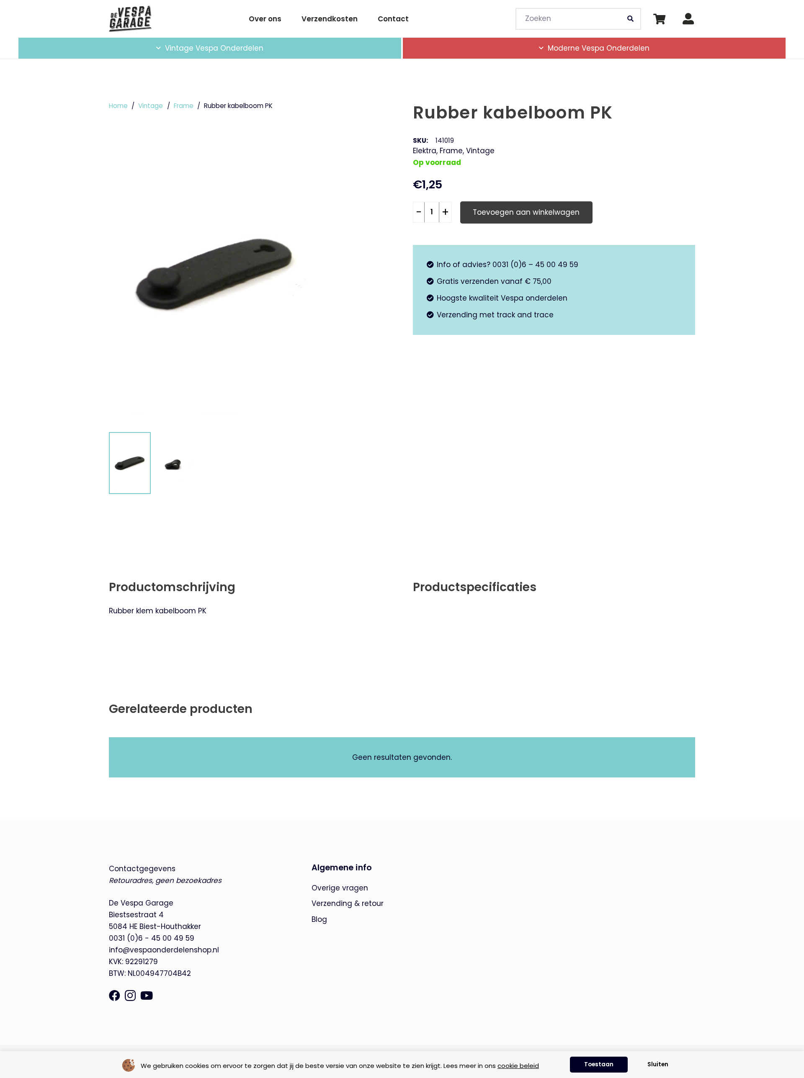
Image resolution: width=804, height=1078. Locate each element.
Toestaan (598, 1064)
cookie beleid (518, 1065)
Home (118, 105)
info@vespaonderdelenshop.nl (164, 950)
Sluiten (657, 1064)
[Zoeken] (631, 19)
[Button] (688, 19)
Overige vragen (340, 888)
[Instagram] (130, 996)
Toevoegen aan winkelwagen (526, 212)
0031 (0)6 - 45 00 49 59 (151, 938)
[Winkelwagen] (659, 19)
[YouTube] (146, 995)
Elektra (424, 151)
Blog (319, 919)
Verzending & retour (348, 903)
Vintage (150, 105)
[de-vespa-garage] (130, 18)
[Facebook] (114, 995)
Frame (183, 105)
